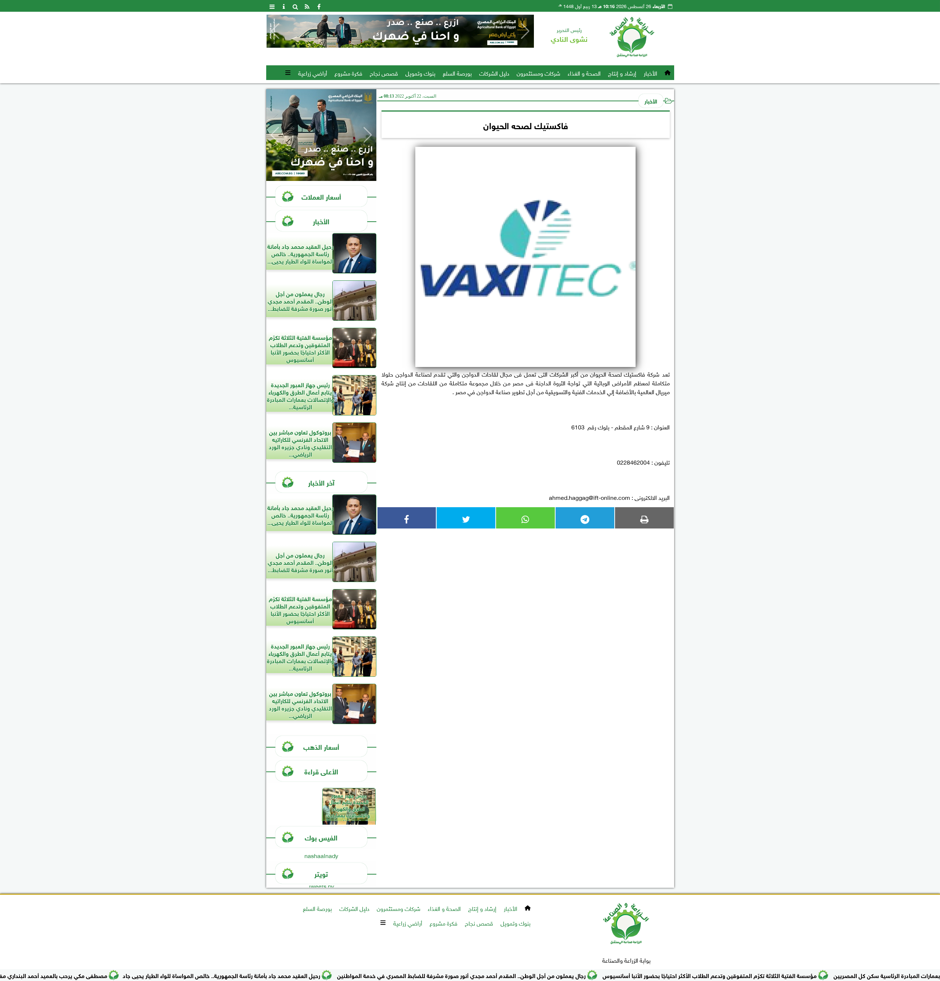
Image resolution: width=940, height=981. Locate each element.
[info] (284, 6)
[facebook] (319, 6)
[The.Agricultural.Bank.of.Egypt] (400, 31)
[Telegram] (585, 517)
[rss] (307, 6)
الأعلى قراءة (321, 771)
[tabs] (272, 6)
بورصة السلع (457, 73)
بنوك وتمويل (420, 73)
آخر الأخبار (321, 482)
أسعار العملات (321, 196)
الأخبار (650, 73)
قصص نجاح (384, 73)
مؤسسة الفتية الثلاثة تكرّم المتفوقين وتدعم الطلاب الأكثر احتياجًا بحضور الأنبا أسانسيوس (744, 975)
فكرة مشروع (348, 73)
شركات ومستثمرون (538, 73)
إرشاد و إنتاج (622, 73)
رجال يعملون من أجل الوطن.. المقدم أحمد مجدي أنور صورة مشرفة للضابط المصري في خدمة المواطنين (495, 975)
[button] (275, 31)
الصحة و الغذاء (584, 73)
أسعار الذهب (321, 746)
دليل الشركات (494, 73)
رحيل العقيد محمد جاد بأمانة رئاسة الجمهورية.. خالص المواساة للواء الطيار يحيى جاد (255, 975)
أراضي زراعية (312, 73)
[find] (295, 6)
